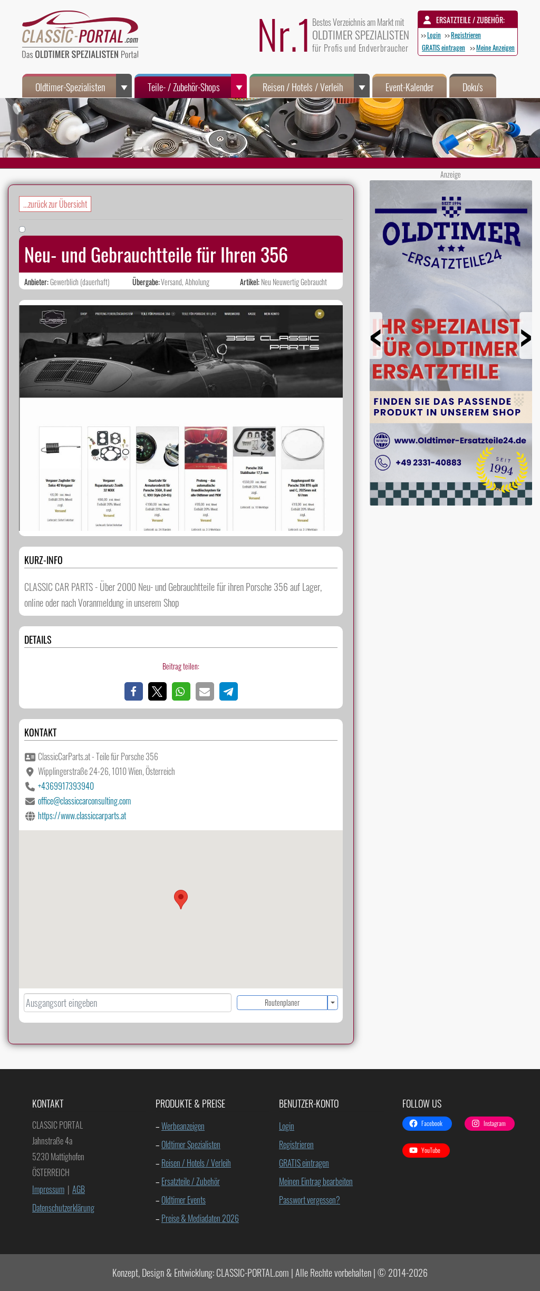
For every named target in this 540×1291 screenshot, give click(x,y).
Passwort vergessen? (309, 1199)
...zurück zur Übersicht (55, 204)
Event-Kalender (409, 87)
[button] (133, 691)
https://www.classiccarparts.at (82, 815)
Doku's (472, 87)
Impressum (48, 1189)
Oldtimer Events (183, 1199)
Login (434, 35)
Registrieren (466, 35)
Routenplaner (282, 1002)
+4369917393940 (66, 786)
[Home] (85, 37)
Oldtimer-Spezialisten (70, 87)
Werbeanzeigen (183, 1126)
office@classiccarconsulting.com (84, 800)
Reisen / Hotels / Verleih (303, 87)
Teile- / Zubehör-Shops (184, 87)
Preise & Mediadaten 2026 (200, 1218)
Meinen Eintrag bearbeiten (316, 1181)
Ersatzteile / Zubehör (190, 1181)
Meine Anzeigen (495, 47)
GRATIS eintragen (443, 47)
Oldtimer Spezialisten (190, 1144)
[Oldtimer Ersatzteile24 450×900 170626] (451, 501)
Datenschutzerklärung (63, 1207)
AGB (78, 1189)
